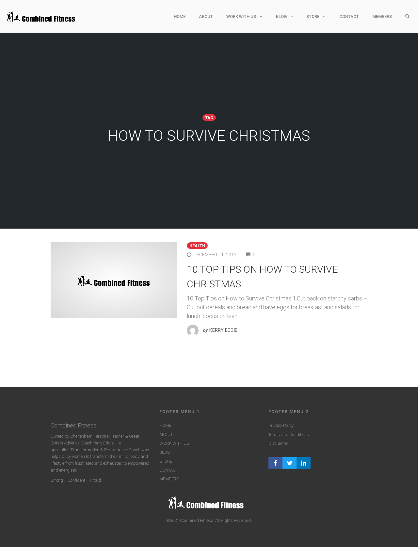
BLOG (281, 16)
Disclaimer (278, 443)
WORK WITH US (241, 16)
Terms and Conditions (288, 434)
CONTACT (349, 16)
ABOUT (206, 16)
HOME (179, 16)
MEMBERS (382, 16)
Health (197, 245)
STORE (312, 16)
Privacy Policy (281, 425)
